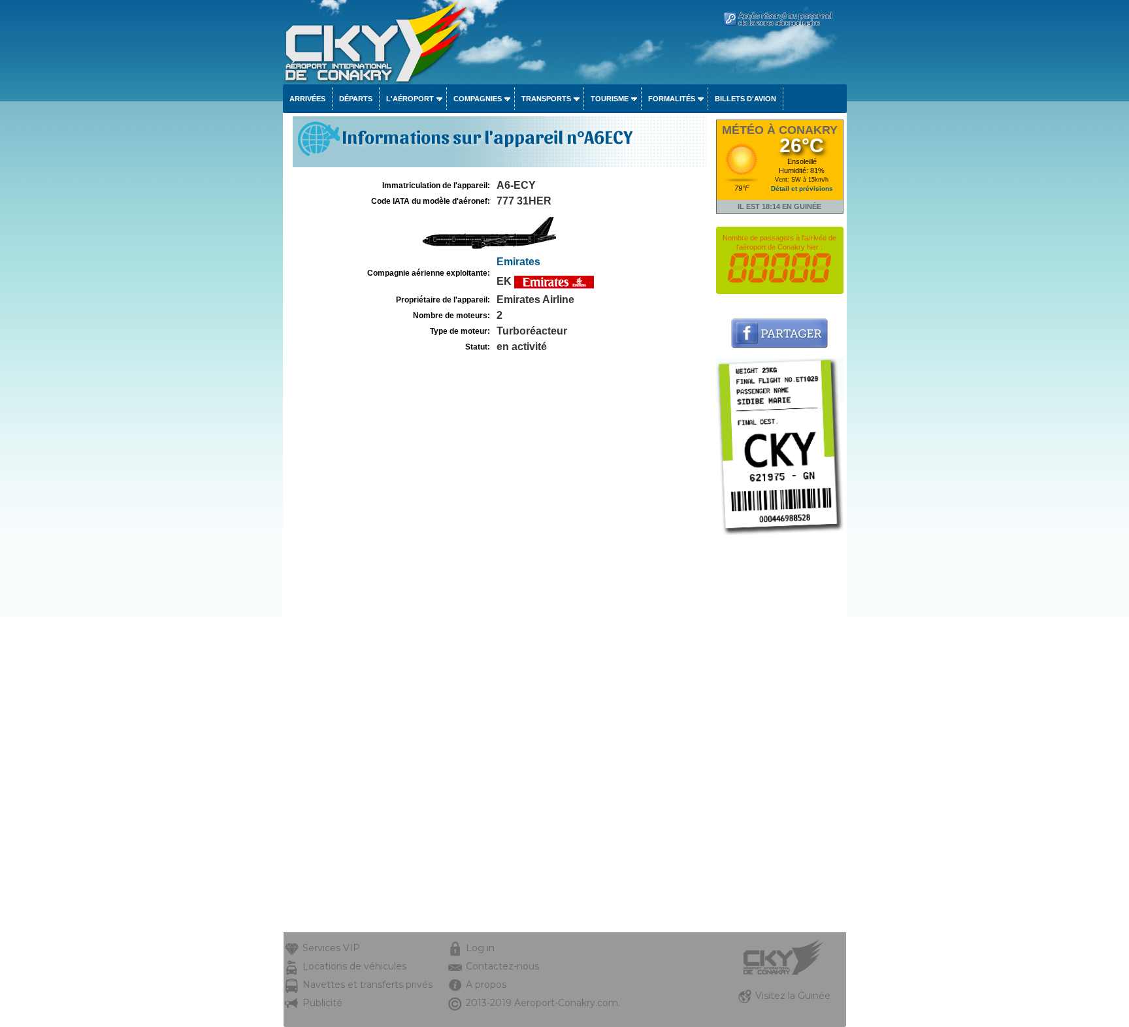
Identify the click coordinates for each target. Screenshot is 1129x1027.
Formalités (671, 99)
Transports (546, 99)
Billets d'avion (745, 99)
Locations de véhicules (354, 966)
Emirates (518, 261)
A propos (486, 984)
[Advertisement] (779, 736)
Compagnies (477, 99)
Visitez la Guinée (792, 996)
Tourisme (610, 99)
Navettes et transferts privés (368, 984)
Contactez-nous (502, 966)
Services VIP (331, 948)
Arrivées (307, 99)
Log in (480, 948)
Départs (355, 99)
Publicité (322, 1003)
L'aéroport (410, 99)
